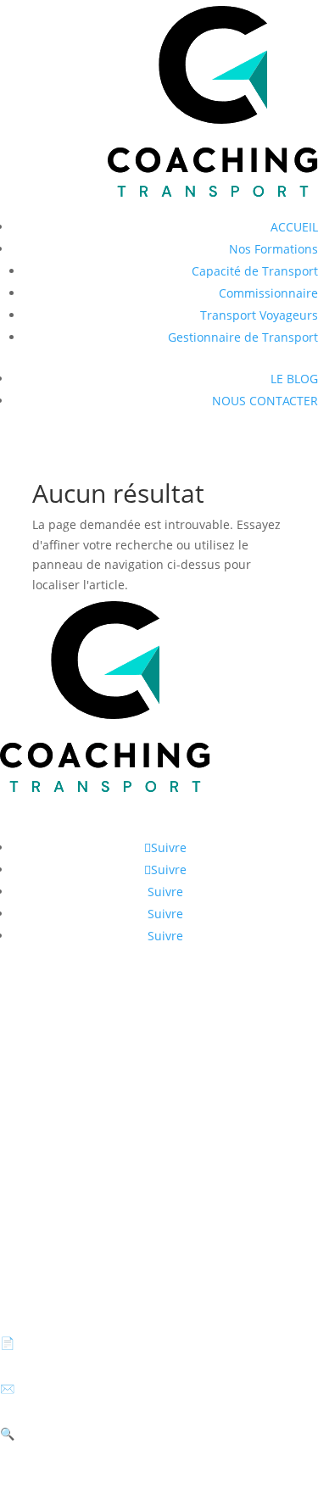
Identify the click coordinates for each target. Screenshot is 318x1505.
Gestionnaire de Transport (243, 337)
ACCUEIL (294, 227)
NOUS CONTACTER (265, 401)
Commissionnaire (268, 293)
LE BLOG (294, 379)
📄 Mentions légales (57, 1343)
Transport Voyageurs (259, 315)
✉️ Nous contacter (52, 1388)
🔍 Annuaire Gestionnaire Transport (103, 1433)
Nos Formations (273, 249)
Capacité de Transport (255, 271)
